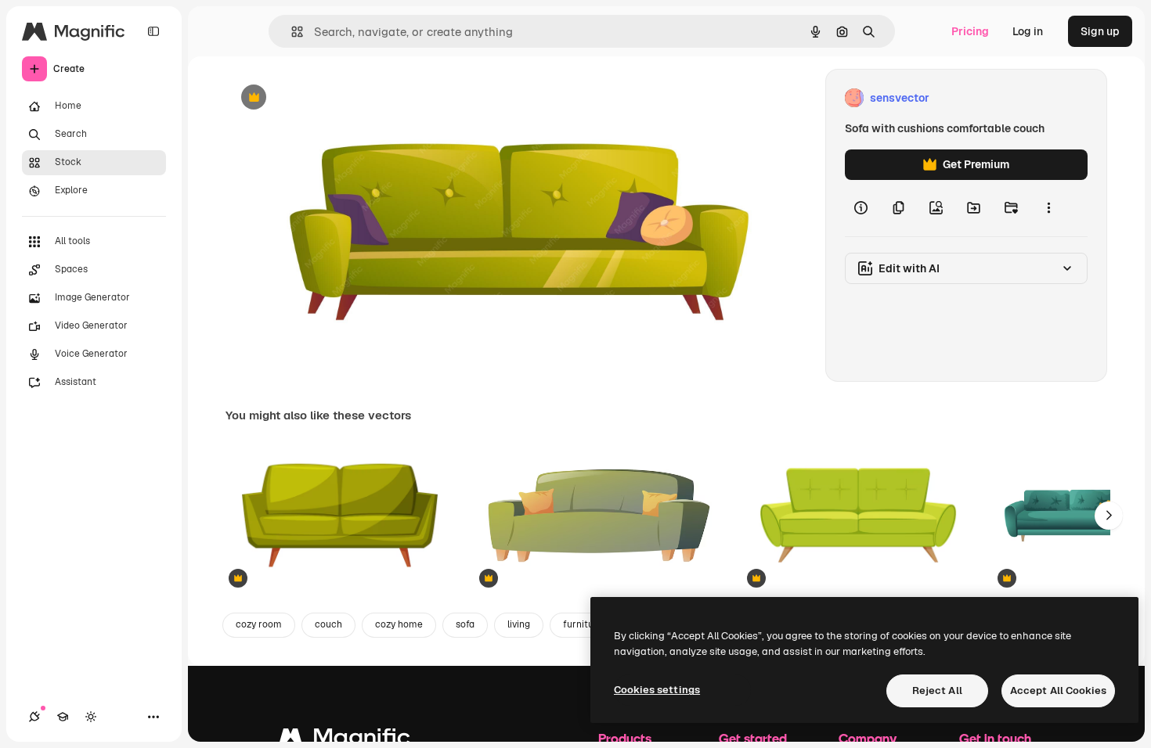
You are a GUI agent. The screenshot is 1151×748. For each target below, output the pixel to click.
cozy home (399, 624)
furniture (583, 624)
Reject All (937, 690)
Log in (1027, 31)
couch (328, 624)
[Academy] (62, 716)
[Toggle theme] (90, 716)
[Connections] (34, 716)
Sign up (1100, 31)
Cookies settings (657, 689)
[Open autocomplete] (290, 32)
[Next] (1109, 515)
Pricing (970, 31)
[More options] (1048, 208)
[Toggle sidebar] (153, 31)
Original (326, 98)
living (518, 624)
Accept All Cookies (1058, 690)
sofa (465, 624)
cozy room (259, 624)
